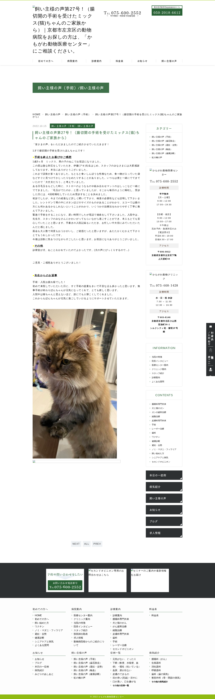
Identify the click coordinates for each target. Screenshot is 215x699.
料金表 (119, 61)
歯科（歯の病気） (161, 674)
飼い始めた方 (158, 453)
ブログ (153, 521)
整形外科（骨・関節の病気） (167, 678)
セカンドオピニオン (161, 462)
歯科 (154, 433)
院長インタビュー (160, 361)
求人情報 (155, 533)
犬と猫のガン (158, 408)
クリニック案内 (159, 369)
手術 (154, 424)
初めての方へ (45, 61)
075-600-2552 (122, 12)
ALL (86, 544)
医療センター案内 (160, 365)
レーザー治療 (158, 429)
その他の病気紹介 (160, 681)
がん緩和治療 (120, 626)
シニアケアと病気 (160, 457)
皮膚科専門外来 (159, 420)
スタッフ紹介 (158, 373)
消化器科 (156, 666)
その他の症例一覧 (121, 685)
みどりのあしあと (44, 674)
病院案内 (72, 61)
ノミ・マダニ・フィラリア (164, 449)
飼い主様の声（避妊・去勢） (165, 145)
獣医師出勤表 (81, 634)
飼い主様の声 (169, 61)
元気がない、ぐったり (124, 659)
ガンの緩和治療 (159, 412)
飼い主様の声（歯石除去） (164, 141)
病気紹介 (155, 487)
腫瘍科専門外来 (159, 404)
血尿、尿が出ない (122, 670)
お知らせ (142, 61)
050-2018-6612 (167, 12)
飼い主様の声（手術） (162, 137)
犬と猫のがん (120, 623)
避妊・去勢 (157, 445)
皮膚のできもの (121, 674)
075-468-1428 (164, 285)
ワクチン (156, 437)
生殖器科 (156, 663)
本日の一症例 (157, 475)
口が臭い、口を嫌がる (124, 681)
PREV (97, 544)
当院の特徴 (157, 357)
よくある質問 (158, 381)
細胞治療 (156, 416)
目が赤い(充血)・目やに (125, 678)
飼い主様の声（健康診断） (164, 153)
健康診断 (156, 441)
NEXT (76, 544)
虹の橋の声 (157, 157)
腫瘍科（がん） (160, 659)
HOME (38, 615)
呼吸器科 (156, 670)
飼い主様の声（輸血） (162, 149)
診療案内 (97, 61)
